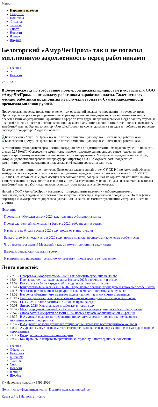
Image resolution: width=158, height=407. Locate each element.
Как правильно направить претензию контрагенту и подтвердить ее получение (60, 258)
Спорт (14, 29)
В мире (15, 36)
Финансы (16, 21)
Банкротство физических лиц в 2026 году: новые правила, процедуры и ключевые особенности (71, 237)
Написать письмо (33, 396)
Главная (15, 68)
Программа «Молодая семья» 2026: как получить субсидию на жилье (52, 216)
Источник (9, 209)
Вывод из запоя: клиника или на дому (31, 251)
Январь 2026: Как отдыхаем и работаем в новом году (57, 305)
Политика (17, 18)
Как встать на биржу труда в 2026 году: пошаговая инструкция (48, 230)
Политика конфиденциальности (24, 389)
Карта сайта (10, 396)
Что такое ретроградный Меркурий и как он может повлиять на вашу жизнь (57, 244)
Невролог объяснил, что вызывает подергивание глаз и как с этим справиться (75, 294)
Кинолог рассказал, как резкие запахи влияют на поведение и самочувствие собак (78, 298)
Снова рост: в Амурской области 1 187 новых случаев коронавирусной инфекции (77, 313)
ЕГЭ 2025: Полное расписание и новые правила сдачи (58, 302)
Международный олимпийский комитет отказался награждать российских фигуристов (81, 309)
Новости (16, 32)
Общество (17, 14)
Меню (6, 3)
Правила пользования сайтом (69, 389)
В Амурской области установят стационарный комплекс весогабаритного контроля (78, 324)
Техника (16, 25)
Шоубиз (15, 40)
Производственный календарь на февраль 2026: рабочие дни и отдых (53, 223)
